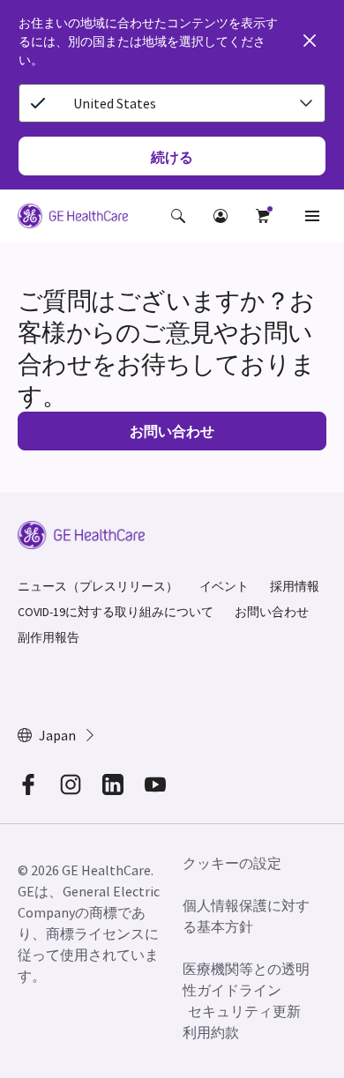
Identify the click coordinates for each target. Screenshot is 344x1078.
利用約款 (211, 1032)
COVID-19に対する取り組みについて (115, 612)
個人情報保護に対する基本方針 (246, 915)
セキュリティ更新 (244, 1011)
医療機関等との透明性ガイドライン (246, 979)
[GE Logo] (73, 219)
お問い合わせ (272, 612)
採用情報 (294, 586)
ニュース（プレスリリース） (98, 586)
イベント (224, 586)
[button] (178, 216)
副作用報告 (48, 637)
